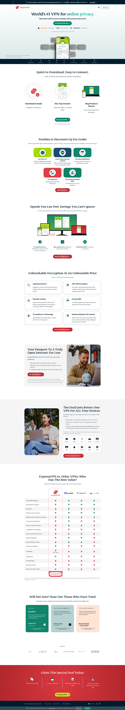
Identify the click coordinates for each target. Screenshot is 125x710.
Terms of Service (56, 703)
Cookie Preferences (66, 703)
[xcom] (94, 703)
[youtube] (89, 703)
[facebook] (96, 703)
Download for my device (72, 456)
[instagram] (99, 703)
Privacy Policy (48, 703)
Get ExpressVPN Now (61, 23)
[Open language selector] (99, 7)
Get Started (105, 7)
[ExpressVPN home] (22, 7)
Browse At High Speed (62, 256)
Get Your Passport (35, 374)
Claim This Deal (62, 190)
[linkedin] (91, 703)
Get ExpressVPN (62, 119)
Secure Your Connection (61, 329)
